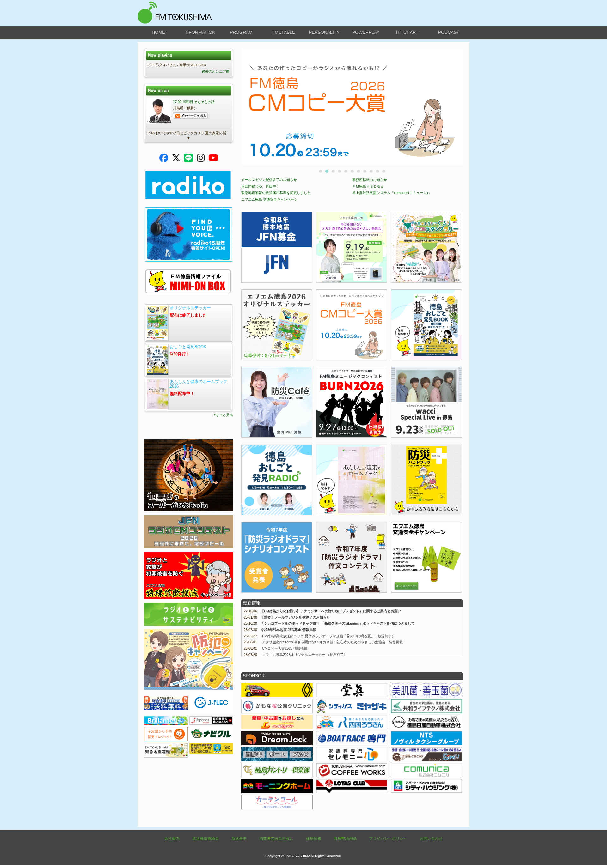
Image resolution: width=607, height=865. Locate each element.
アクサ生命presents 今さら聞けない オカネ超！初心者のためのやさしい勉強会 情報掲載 (332, 642)
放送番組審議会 (205, 838)
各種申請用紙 (345, 838)
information (199, 32)
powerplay (365, 32)
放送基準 (239, 838)
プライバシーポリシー (388, 838)
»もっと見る (223, 415)
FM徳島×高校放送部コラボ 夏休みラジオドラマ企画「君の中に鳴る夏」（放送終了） (328, 636)
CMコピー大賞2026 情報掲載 (284, 648)
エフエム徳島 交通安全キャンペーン (269, 199)
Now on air (158, 90)
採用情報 (313, 838)
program (241, 32)
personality (324, 32)
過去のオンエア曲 (216, 71)
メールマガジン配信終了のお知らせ (269, 180)
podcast (448, 32)
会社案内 (172, 838)
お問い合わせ (431, 838)
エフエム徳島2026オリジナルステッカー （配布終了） (304, 654)
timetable (283, 32)
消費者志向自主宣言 (276, 838)
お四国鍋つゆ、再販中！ (260, 186)
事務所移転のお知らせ (369, 180)
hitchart (407, 32)
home (158, 32)
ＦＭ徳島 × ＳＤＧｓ (368, 186)
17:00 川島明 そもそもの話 (194, 102)
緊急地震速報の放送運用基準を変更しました (276, 193)
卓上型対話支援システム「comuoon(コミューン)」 (392, 193)
